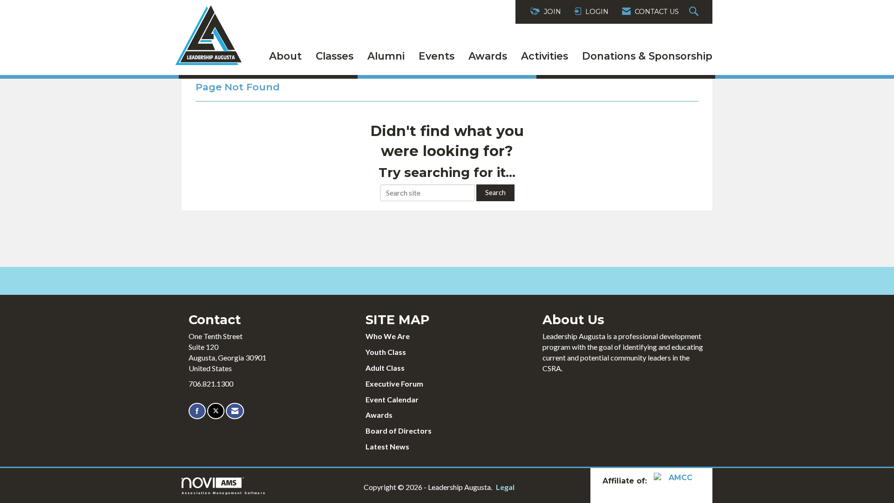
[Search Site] (695, 12)
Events (436, 56)
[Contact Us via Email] (235, 411)
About (285, 56)
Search (495, 193)
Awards (487, 56)
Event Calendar (392, 399)
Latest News (387, 446)
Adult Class (385, 367)
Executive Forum (394, 383)
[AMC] (677, 480)
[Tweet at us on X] (215, 411)
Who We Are (388, 336)
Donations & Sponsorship (647, 56)
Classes (334, 56)
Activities (544, 56)
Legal (505, 487)
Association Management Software (224, 493)
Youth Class (386, 351)
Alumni (386, 56)
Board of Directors (399, 430)
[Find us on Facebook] (197, 411)
